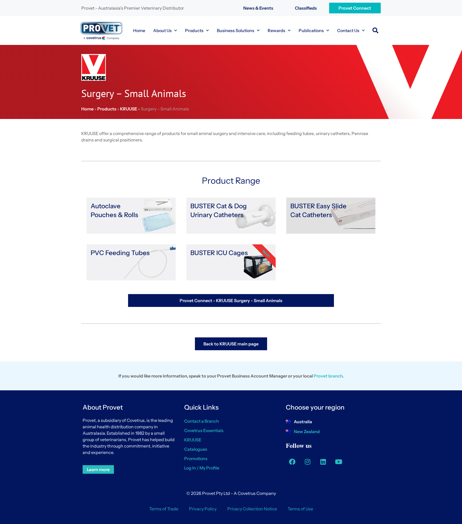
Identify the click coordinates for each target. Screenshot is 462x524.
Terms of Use (300, 508)
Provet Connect (354, 8)
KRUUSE (128, 108)
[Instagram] (307, 461)
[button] (375, 30)
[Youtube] (338, 461)
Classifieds (306, 8)
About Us (162, 30)
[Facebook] (292, 461)
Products (194, 30)
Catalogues (195, 449)
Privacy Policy (203, 508)
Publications (311, 30)
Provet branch (328, 376)
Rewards (276, 30)
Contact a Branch (201, 421)
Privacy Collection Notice (252, 508)
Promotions (195, 458)
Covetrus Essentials (204, 430)
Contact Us (348, 30)
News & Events (258, 8)
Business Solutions (235, 30)
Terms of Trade (163, 508)
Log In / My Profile (201, 468)
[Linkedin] (323, 461)
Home (139, 30)
